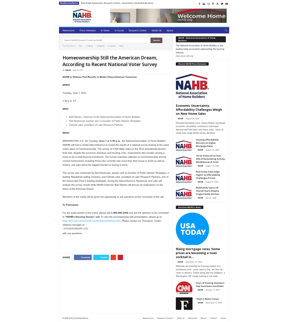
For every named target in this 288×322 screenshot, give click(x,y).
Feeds (223, 318)
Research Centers (165, 318)
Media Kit (157, 30)
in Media (100, 46)
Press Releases (88, 30)
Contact (213, 318)
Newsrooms (148, 318)
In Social (119, 30)
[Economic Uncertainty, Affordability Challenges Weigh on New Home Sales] (201, 85)
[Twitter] (222, 4)
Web (121, 46)
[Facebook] (200, 4)
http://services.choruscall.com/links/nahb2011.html (91, 220)
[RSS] (218, 4)
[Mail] (209, 4)
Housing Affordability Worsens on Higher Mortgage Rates (207, 143)
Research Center (137, 30)
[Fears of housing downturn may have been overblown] (184, 287)
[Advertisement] (116, 244)
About (170, 30)
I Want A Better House (207, 298)
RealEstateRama (69, 3)
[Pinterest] (213, 4)
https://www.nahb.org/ (184, 56)
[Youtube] (227, 4)
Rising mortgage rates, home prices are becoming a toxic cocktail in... (198, 253)
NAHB (67, 70)
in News (89, 46)
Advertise (192, 318)
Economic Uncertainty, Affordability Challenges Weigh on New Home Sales (199, 110)
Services (180, 318)
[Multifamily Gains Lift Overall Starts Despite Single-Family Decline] (184, 192)
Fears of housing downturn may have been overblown (210, 284)
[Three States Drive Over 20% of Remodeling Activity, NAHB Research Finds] (184, 160)
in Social (112, 46)
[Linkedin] (204, 4)
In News (105, 30)
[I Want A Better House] (184, 303)
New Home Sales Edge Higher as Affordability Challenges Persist (208, 174)
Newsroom (68, 30)
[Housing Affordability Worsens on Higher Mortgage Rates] (184, 144)
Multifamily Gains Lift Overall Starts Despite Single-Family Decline (207, 190)
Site (80, 46)
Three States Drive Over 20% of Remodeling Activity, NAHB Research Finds (211, 158)
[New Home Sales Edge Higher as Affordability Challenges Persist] (184, 176)
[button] (224, 30)
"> (86, 224)
